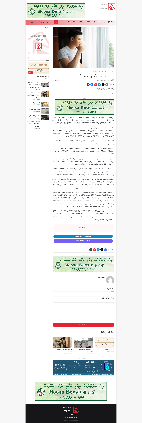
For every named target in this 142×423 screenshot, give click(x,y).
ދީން (104, 22)
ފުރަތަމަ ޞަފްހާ (110, 22)
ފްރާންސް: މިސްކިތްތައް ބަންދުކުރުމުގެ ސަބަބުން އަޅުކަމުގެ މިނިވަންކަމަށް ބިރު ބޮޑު (34, 85)
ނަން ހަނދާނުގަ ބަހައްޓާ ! (107, 298)
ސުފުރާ (69, 22)
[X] (103, 84)
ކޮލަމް (88, 22)
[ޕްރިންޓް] (88, 84)
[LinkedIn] (99, 84)
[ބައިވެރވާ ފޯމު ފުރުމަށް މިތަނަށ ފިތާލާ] (84, 107)
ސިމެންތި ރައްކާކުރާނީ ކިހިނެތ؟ (34, 109)
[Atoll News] (107, 6)
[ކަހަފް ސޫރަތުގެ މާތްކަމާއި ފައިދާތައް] (104, 342)
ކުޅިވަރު (74, 22)
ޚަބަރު (99, 22)
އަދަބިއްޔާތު (81, 22)
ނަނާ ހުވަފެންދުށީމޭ (36, 103)
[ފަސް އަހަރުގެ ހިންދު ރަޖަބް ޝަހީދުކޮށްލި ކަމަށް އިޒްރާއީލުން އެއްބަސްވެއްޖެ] (62, 342)
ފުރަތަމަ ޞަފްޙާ (110, 71)
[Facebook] (106, 84)
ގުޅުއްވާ (71, 415)
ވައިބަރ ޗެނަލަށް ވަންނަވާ (82, 241)
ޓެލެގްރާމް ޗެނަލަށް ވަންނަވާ (82, 236)
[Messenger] (91, 84)
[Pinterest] (95, 84)
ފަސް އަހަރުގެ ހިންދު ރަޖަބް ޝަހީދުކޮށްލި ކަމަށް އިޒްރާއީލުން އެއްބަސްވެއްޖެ (34, 95)
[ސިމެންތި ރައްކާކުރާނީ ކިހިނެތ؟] (45, 111)
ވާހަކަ (94, 22)
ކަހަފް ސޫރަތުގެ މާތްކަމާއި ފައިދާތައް (109, 349)
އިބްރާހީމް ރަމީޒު (109, 80)
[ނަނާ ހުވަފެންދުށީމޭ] (45, 104)
